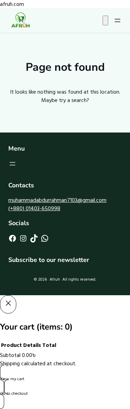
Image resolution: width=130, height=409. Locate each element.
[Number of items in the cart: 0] (105, 20)
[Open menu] (117, 20)
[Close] (8, 304)
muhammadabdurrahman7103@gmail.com (57, 200)
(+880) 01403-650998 (34, 208)
